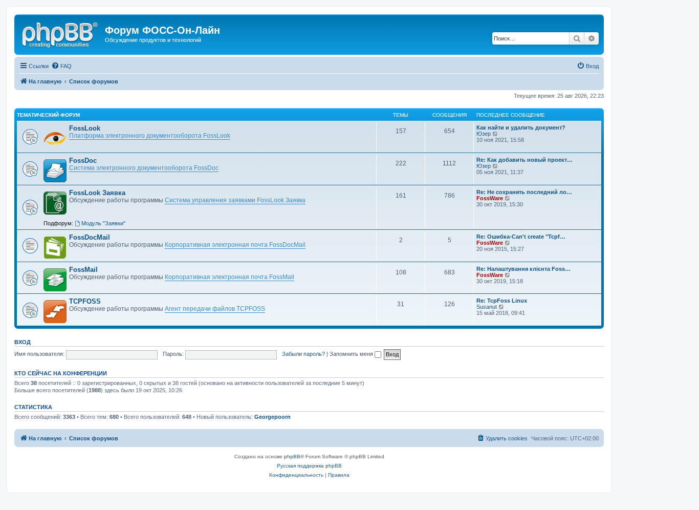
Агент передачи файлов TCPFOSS (215, 308)
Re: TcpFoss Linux (501, 301)
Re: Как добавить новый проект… (524, 160)
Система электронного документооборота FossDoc (144, 168)
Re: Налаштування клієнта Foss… (523, 269)
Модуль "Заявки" (103, 223)
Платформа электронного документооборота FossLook (149, 135)
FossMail (83, 269)
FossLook (84, 128)
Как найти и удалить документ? (520, 127)
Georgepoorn (272, 417)
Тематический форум (48, 115)
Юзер (483, 134)
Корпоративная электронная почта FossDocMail (235, 244)
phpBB (292, 456)
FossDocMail (89, 237)
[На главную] (61, 33)
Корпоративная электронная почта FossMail (229, 277)
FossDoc (83, 160)
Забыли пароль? (303, 354)
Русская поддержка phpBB (309, 466)
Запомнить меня (352, 354)
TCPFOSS (85, 301)
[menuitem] (61, 66)
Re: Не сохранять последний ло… (524, 192)
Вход (22, 342)
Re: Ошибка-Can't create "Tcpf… (520, 236)
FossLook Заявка (97, 193)
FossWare (489, 198)
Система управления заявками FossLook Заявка (235, 200)
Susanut (486, 307)
